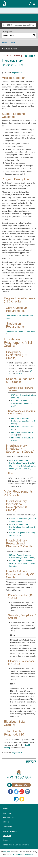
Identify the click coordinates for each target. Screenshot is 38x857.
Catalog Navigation (11, 49)
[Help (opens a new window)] (35, 56)
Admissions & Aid (9, 817)
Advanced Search (8, 42)
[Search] (34, 35)
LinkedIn (16, 799)
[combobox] (19, 25)
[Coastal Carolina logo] (4, 3)
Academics (7, 813)
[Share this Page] (29, 56)
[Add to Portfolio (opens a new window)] (26, 56)
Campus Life (7, 826)
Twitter (16, 792)
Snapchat (22, 799)
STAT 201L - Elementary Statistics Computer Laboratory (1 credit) (23, 403)
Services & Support (10, 831)
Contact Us (7, 840)
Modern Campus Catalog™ (23, 854)
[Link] (30, 3)
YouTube (22, 792)
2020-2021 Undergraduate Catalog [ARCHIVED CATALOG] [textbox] (19, 25)
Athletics (6, 822)
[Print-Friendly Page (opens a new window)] (32, 56)
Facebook (10, 792)
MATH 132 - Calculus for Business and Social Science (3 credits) (23, 421)
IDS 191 (19, 373)
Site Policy (7, 835)
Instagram (27, 792)
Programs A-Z (17, 72)
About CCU (7, 808)
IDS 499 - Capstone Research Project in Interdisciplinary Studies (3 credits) (22, 563)
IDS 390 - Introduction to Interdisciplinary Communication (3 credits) (22, 527)
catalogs (6, 852)
